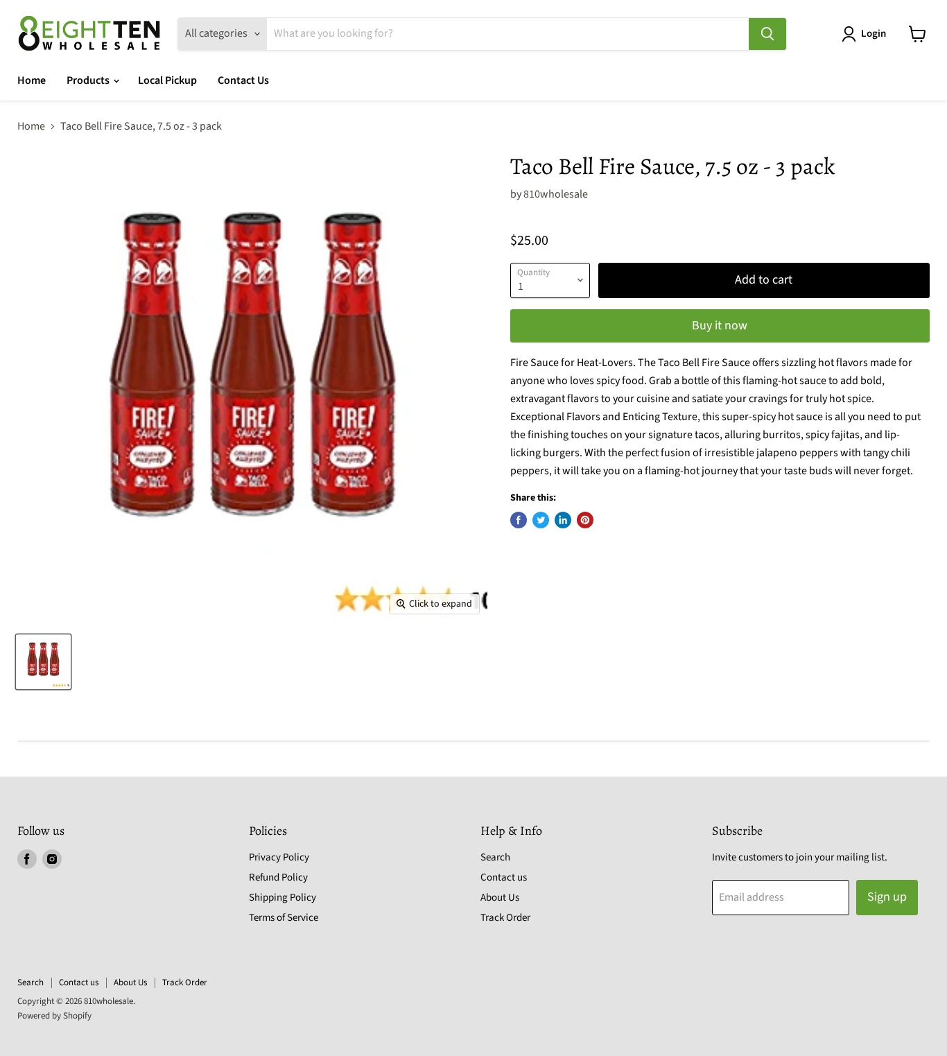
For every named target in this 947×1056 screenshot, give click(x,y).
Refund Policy (278, 877)
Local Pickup (167, 80)
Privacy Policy (279, 857)
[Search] (767, 34)
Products (89, 80)
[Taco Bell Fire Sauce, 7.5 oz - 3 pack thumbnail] (43, 661)
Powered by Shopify (54, 1016)
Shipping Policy (282, 897)
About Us (499, 897)
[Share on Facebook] (518, 520)
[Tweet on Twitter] (540, 520)
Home (31, 80)
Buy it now (719, 325)
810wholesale (555, 194)
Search (495, 857)
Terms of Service (283, 917)
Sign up (887, 897)
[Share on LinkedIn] (563, 520)
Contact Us (243, 80)
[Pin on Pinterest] (585, 520)
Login (873, 33)
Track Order (505, 917)
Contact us (503, 877)
